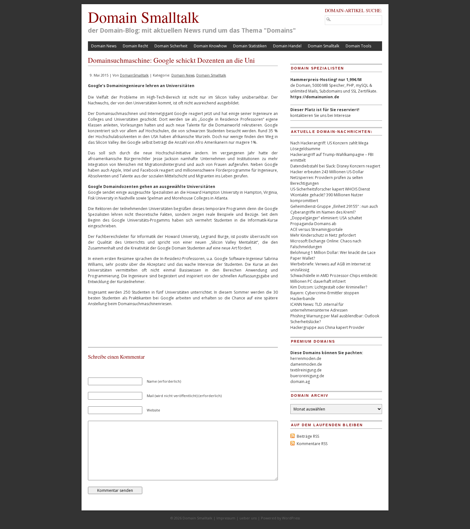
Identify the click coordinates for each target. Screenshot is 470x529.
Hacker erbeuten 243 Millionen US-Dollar (327, 172)
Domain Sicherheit (170, 46)
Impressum (225, 518)
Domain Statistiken (250, 46)
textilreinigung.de (306, 370)
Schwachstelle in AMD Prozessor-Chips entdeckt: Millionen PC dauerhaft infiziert (334, 278)
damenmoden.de (306, 364)
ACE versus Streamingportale (316, 229)
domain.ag (300, 381)
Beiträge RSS (308, 436)
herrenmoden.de (305, 358)
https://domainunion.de (314, 97)
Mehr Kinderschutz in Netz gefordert (323, 235)
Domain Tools (358, 46)
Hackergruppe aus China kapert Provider (327, 327)
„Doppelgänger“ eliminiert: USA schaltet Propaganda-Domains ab (326, 220)
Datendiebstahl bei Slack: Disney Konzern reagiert (335, 166)
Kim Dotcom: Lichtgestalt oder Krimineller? (328, 287)
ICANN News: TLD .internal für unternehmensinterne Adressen (319, 307)
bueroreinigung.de (307, 375)
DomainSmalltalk (134, 75)
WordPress (291, 518)
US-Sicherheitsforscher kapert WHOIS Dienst (330, 189)
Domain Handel (287, 46)
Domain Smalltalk (143, 16)
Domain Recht (135, 46)
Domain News (103, 46)
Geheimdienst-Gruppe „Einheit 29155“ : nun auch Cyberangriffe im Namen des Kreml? (334, 209)
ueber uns (248, 518)
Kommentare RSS (312, 443)
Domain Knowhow (210, 46)
